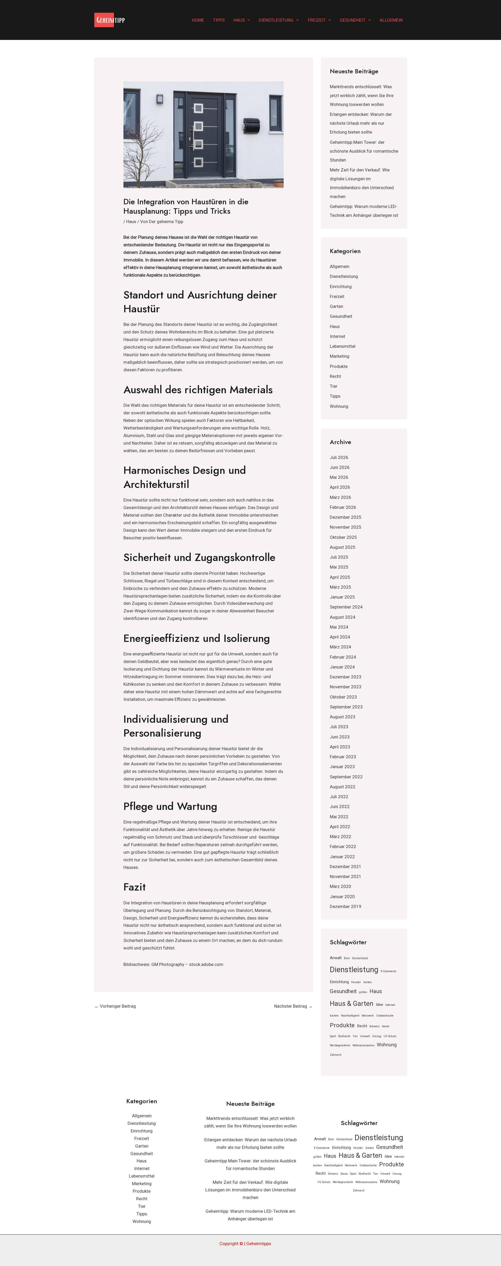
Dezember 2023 (345, 676)
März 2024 (340, 646)
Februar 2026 (343, 507)
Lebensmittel (342, 346)
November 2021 (345, 876)
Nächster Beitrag (293, 1006)
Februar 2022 (343, 846)
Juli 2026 (339, 457)
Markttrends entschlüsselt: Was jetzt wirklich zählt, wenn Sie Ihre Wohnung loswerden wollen (361, 95)
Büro (347, 958)
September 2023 (346, 706)
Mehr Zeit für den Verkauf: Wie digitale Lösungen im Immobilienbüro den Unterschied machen (250, 1190)
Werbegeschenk (340, 1045)
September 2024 (346, 607)
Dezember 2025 (345, 517)
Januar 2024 (342, 667)
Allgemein (391, 20)
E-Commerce (388, 971)
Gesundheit (353, 20)
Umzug (376, 1036)
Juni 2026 (340, 467)
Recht (335, 376)
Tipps (219, 20)
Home (198, 20)
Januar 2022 (342, 856)
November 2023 (345, 686)
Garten (336, 306)
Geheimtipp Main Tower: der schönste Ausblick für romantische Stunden (364, 151)
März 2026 (340, 497)
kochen (334, 1015)
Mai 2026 (339, 477)
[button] (247, 20)
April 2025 (340, 577)
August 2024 (342, 617)
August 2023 (342, 716)
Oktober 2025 (343, 537)
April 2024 (340, 637)
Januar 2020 (342, 896)
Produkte (339, 366)
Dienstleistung (276, 20)
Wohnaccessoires (363, 1045)
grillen (363, 992)
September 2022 (346, 776)
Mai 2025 (339, 567)
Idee (379, 1004)
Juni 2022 (340, 806)
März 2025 (340, 587)
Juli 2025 (339, 557)
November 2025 (345, 527)
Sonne (385, 1026)
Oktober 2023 (343, 697)
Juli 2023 (339, 726)
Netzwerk (368, 1015)
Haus (239, 20)
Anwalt (336, 958)
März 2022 (340, 836)
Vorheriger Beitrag (115, 1006)
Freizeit (317, 20)
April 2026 (340, 487)
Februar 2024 (343, 657)
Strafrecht (344, 1036)
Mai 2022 (339, 816)
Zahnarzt (335, 1054)
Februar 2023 (343, 756)
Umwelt (365, 1036)
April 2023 (340, 746)
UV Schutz (390, 1036)
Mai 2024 (339, 627)
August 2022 (342, 786)
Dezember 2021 (345, 866)
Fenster (356, 982)
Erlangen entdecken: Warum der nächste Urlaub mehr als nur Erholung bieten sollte (361, 123)
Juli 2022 (339, 796)
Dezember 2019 (345, 906)
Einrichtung (341, 286)
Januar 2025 (342, 597)
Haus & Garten (351, 1003)
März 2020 (340, 886)
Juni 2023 (340, 736)
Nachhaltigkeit (350, 1015)
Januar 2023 (342, 766)
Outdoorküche (384, 1015)
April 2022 (340, 826)
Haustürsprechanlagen (145, 596)
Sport (333, 1036)
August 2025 (342, 547)
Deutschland (360, 958)
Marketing (339, 356)
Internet (337, 336)
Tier (333, 386)
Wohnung (339, 406)
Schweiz (374, 1026)
